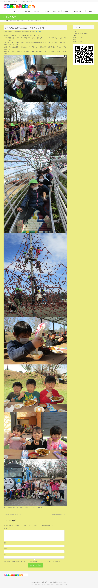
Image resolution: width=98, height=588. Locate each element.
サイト (6, 554)
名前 (5, 543)
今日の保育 (38, 31)
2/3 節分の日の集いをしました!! (12, 514)
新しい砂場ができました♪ (59, 514)
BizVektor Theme (49, 584)
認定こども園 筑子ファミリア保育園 (47, 582)
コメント (7, 528)
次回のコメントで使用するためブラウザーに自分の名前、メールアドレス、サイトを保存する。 (32, 561)
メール (6, 548)
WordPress (40, 584)
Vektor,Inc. (58, 584)
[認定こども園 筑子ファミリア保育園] (19, 7)
